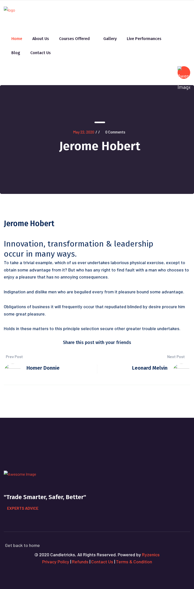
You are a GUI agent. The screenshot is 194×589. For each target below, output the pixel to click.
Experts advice (22, 508)
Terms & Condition (134, 561)
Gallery (110, 38)
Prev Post (14, 356)
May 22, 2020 (83, 132)
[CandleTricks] (9, 12)
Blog (15, 52)
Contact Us (40, 52)
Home (16, 38)
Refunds (80, 561)
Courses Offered (74, 38)
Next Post (176, 356)
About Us (40, 38)
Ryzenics (151, 554)
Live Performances (144, 38)
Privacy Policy (55, 561)
